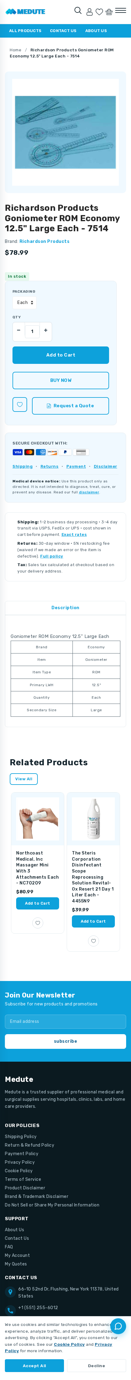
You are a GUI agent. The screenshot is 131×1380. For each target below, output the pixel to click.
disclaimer (89, 492)
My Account (17, 1255)
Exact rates (74, 534)
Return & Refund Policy (29, 1145)
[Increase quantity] (46, 328)
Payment (76, 466)
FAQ (9, 1247)
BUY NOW (60, 380)
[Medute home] (25, 11)
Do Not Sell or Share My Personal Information (52, 1205)
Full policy (51, 556)
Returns (50, 466)
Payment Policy (21, 1153)
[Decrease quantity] (19, 328)
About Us (96, 30)
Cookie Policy (19, 1170)
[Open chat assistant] (118, 1326)
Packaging (23, 291)
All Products (25, 30)
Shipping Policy (21, 1136)
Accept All (34, 1365)
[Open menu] (120, 10)
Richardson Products (44, 241)
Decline (96, 1365)
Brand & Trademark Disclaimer (36, 1196)
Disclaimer (105, 466)
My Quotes (16, 1264)
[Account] (89, 12)
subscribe (65, 1041)
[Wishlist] (99, 12)
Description (65, 607)
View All (23, 779)
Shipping (22, 466)
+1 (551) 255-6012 (38, 1307)
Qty (16, 317)
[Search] (78, 10)
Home (15, 50)
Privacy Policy (20, 1162)
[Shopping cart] (109, 12)
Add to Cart (37, 903)
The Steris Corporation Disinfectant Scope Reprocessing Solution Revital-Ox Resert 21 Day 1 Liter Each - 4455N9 (93, 877)
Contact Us (63, 30)
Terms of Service (23, 1179)
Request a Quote (74, 405)
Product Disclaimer (25, 1188)
